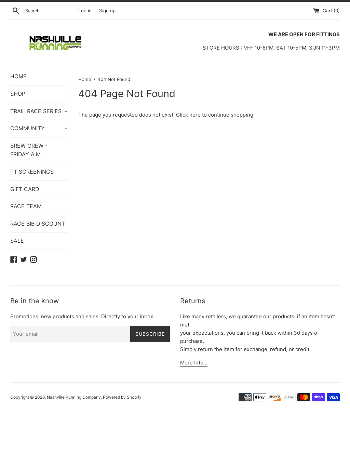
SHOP (39, 93)
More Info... (193, 362)
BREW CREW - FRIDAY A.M (29, 150)
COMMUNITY (39, 128)
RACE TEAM (26, 206)
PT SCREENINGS (32, 171)
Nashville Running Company (74, 397)
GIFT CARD (24, 189)
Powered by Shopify (122, 397)
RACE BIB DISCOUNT (37, 223)
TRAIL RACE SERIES (39, 111)
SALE (17, 240)
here (195, 114)
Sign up (107, 10)
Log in (85, 10)
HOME (18, 76)
